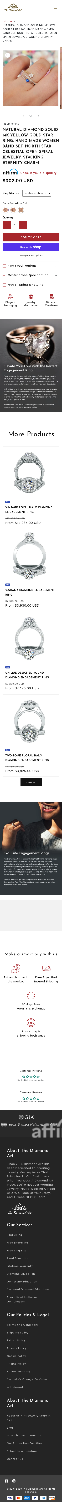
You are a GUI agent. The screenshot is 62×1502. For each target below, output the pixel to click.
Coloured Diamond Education (28, 1289)
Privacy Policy (17, 1348)
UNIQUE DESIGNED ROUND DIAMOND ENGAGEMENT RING (27, 675)
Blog (10, 1427)
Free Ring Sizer (17, 1250)
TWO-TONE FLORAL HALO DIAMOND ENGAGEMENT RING (27, 758)
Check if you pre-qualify (38, 173)
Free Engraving (17, 1242)
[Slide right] (38, 116)
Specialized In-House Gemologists (22, 1299)
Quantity (8, 217)
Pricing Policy (16, 1364)
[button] (55, 7)
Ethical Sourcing (18, 1371)
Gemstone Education (22, 1281)
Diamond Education (21, 1274)
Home (8, 21)
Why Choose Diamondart (25, 1435)
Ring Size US (11, 193)
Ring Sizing (14, 1235)
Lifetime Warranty (20, 1266)
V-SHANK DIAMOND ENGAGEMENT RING (30, 592)
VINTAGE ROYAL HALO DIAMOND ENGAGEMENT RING (29, 510)
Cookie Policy (16, 1356)
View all (31, 782)
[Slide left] (23, 116)
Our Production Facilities (25, 1443)
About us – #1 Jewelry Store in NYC (29, 1418)
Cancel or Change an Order (27, 1379)
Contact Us (15, 1459)
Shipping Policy (18, 1332)
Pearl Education (18, 1258)
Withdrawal (15, 1387)
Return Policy (16, 1340)
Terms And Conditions (23, 1325)
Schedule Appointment (23, 1451)
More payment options (31, 255)
